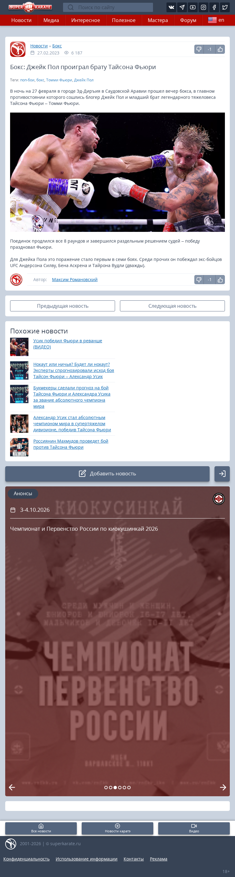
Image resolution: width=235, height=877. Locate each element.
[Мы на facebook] (214, 7)
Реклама (158, 859)
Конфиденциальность (26, 859)
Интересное (85, 20)
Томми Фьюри (59, 80)
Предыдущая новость (62, 306)
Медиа (51, 20)
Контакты (134, 859)
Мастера (158, 20)
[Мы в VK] (171, 7)
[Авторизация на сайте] (222, 473)
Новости (21, 20)
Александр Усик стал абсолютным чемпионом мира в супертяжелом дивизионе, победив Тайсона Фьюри (72, 423)
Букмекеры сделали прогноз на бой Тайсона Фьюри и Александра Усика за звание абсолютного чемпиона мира (71, 397)
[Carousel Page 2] (110, 787)
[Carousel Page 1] (106, 787)
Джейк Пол (84, 80)
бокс (40, 80)
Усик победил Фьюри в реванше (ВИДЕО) (67, 344)
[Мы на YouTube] (193, 7)
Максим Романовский (75, 279)
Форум (188, 20)
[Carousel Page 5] (124, 787)
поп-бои (27, 80)
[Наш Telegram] (182, 7)
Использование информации (87, 859)
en (221, 20)
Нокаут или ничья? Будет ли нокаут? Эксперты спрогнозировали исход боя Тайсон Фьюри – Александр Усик (73, 370)
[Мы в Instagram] (203, 7)
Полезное (124, 20)
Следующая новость (172, 306)
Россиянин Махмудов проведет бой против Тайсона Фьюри (70, 444)
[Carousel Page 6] (129, 787)
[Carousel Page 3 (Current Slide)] (115, 787)
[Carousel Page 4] (119, 787)
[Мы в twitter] (225, 7)
